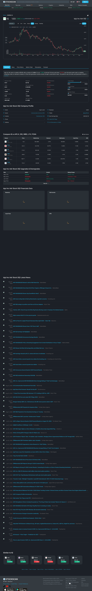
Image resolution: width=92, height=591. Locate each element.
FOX (62, 557)
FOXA (8, 162)
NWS (8, 557)
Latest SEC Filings (53, 119)
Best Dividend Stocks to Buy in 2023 (51, 578)
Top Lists (18, 5)
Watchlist (7, 5)
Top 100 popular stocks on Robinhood (51, 582)
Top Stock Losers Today (71, 587)
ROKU (22, 557)
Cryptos (51, 5)
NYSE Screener (69, 584)
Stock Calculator (85, 585)
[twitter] (88, 15)
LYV (8, 158)
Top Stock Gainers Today (71, 585)
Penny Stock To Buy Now (71, 578)
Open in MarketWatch (49, 569)
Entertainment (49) (40, 116)
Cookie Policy (14, 583)
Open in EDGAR (58, 569)
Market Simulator (82, 5)
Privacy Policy (6, 583)
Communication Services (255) (38, 113)
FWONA (36, 557)
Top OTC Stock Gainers (71, 580)
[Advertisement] (46, 63)
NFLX (8, 145)
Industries (61, 5)
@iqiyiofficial (86, 113)
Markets (29, 5)
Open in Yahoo (25, 569)
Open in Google (32, 569)
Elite (71, 5)
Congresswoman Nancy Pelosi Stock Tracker (53, 580)
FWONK (49, 557)
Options (41, 5)
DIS (8, 149)
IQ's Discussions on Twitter (55, 122)
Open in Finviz (40, 569)
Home (4, 15)
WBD (8, 153)
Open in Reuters (67, 569)
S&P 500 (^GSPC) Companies (72, 582)
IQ (7, 140)
